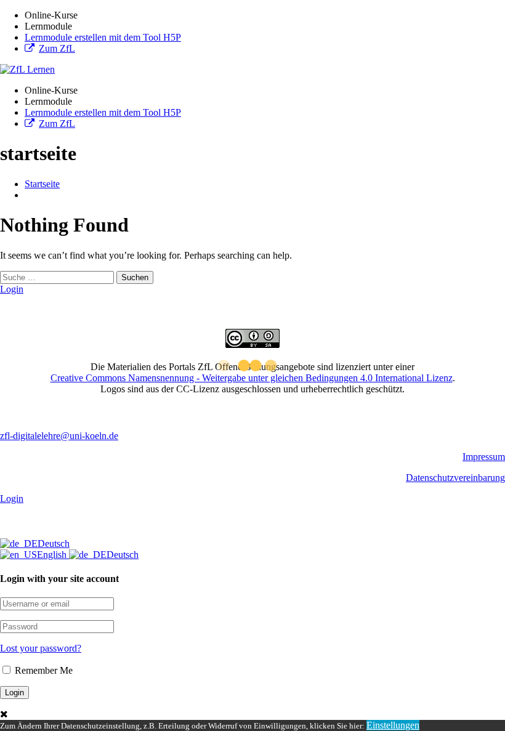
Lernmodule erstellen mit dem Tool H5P (103, 37)
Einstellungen (392, 725)
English (53, 554)
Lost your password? (40, 648)
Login (11, 289)
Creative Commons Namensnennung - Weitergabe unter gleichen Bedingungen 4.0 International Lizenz (251, 378)
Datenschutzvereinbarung (455, 477)
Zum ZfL (57, 48)
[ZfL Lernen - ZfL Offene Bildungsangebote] (27, 69)
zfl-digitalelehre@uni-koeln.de (59, 435)
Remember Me (42, 670)
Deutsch (54, 543)
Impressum (484, 456)
